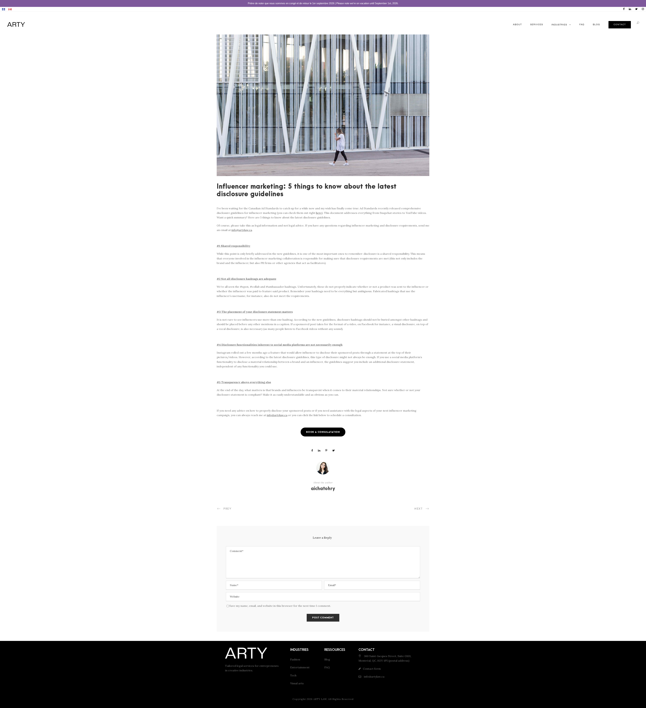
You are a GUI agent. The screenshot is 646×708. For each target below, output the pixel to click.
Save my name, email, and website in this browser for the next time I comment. (280, 605)
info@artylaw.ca (373, 676)
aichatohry (323, 488)
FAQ (581, 25)
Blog (327, 659)
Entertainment (300, 667)
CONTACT (620, 25)
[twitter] (636, 9)
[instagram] (643, 9)
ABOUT (517, 25)
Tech (293, 675)
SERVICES (536, 25)
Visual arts (297, 683)
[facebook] (624, 9)
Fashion (295, 659)
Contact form (372, 668)
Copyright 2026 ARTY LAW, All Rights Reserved (323, 699)
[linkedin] (630, 9)
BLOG (596, 25)
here (319, 213)
